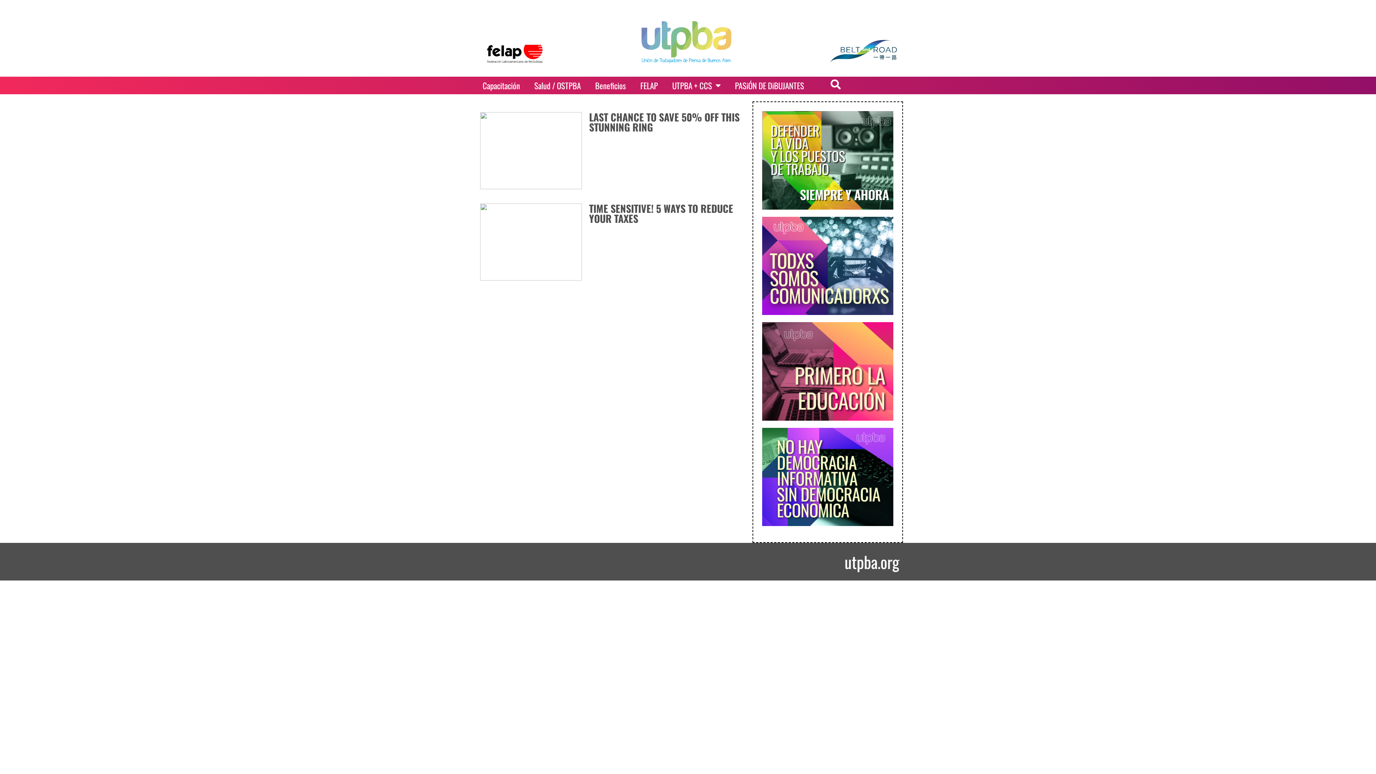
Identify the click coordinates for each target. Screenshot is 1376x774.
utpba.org (872, 562)
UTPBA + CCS (692, 86)
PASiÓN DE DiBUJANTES (769, 86)
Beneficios (610, 86)
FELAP (649, 86)
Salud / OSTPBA (557, 86)
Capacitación (501, 86)
